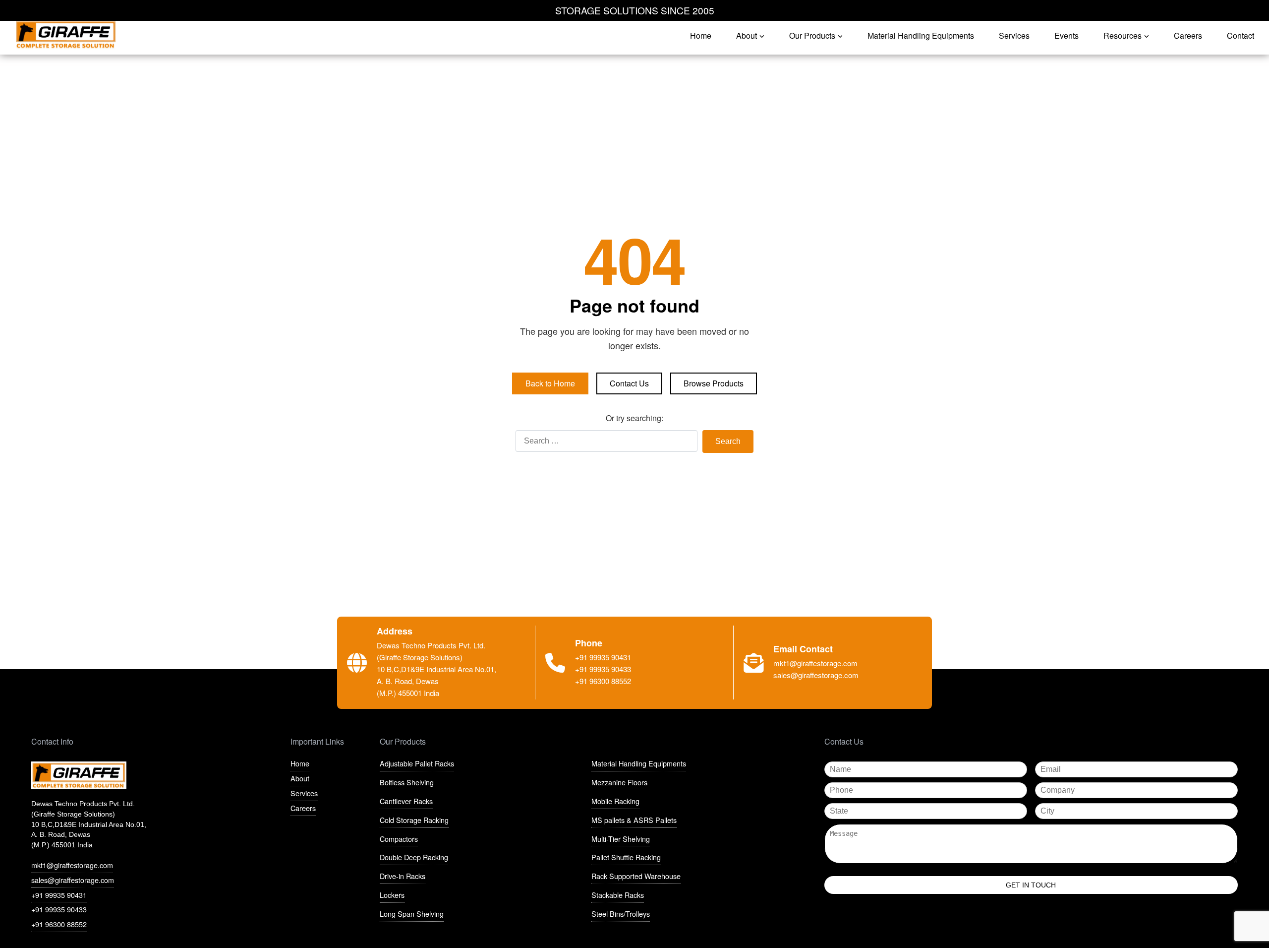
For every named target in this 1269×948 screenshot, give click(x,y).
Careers (303, 808)
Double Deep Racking (414, 857)
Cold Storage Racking (414, 820)
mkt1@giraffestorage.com (72, 865)
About (299, 778)
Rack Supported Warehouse (636, 876)
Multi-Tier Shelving (620, 838)
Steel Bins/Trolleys (620, 913)
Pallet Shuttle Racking (626, 857)
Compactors (399, 838)
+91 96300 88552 (59, 924)
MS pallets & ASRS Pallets (634, 820)
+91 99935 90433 (59, 909)
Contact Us (629, 383)
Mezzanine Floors (619, 782)
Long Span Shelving (412, 913)
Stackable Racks (617, 894)
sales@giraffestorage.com (72, 880)
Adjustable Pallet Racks (417, 763)
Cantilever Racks (406, 801)
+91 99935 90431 (59, 894)
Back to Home (550, 383)
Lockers (392, 894)
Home (299, 763)
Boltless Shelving (407, 782)
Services (304, 793)
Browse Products (714, 383)
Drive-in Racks (402, 876)
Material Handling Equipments (638, 763)
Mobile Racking (615, 801)
